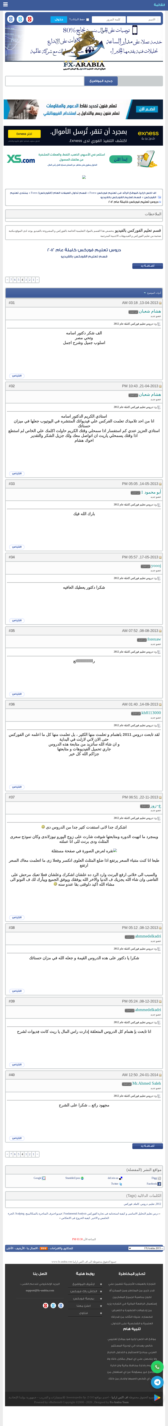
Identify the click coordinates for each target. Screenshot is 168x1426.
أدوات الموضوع (154, 293)
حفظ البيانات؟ (77, 19)
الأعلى (9, 1248)
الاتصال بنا (32, 1248)
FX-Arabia (84, 50)
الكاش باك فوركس (83, 1291)
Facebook (152, 1183)
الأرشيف (19, 1248)
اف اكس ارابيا (120, 1397)
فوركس (128, 1203)
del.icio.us (113, 1178)
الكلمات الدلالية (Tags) (143, 1196)
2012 (158, 1203)
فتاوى (83, 1313)
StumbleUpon (72, 1178)
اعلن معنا (84, 1305)
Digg (154, 1178)
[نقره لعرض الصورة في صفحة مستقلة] (43, 827)
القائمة (159, 5)
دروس (144, 1203)
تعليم (151, 1203)
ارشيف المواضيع (83, 1284)
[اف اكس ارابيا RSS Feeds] (44, 1248)
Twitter (114, 1183)
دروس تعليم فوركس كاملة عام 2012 (84, 250)
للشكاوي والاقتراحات (61, 1248)
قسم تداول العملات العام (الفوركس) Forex (59, 192)
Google (37, 1178)
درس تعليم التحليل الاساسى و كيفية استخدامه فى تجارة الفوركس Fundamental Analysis (111, 1213)
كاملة (136, 1203)
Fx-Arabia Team (119, 1402)
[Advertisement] (83, 1416)
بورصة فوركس (83, 1298)
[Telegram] (157, 1382)
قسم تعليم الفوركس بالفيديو (120, 197)
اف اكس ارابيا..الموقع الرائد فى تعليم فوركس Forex (122, 192)
